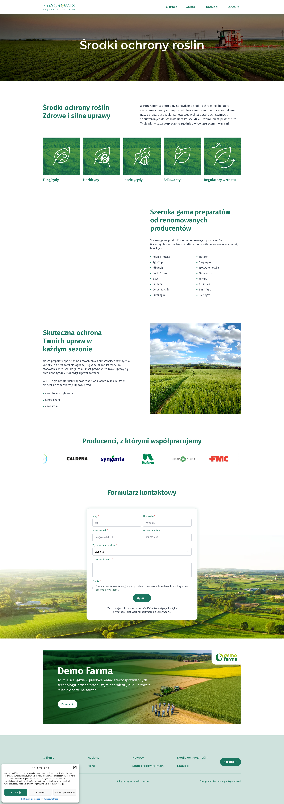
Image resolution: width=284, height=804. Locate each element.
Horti (91, 765)
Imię (95, 516)
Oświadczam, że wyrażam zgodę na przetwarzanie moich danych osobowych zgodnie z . (142, 588)
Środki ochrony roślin (193, 757)
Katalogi (212, 7)
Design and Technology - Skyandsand (220, 781)
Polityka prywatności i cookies (132, 781)
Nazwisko (149, 516)
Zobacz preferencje (65, 792)
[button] (74, 767)
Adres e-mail (100, 530)
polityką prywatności (107, 589)
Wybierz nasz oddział (104, 545)
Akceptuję (16, 792)
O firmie (172, 7)
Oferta (190, 7)
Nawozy (138, 757)
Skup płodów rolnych (148, 765)
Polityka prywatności (49, 799)
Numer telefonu (151, 530)
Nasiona (94, 757)
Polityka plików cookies (30, 799)
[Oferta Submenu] (197, 7)
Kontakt (233, 7)
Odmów (40, 792)
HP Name (90, 512)
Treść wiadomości (102, 559)
